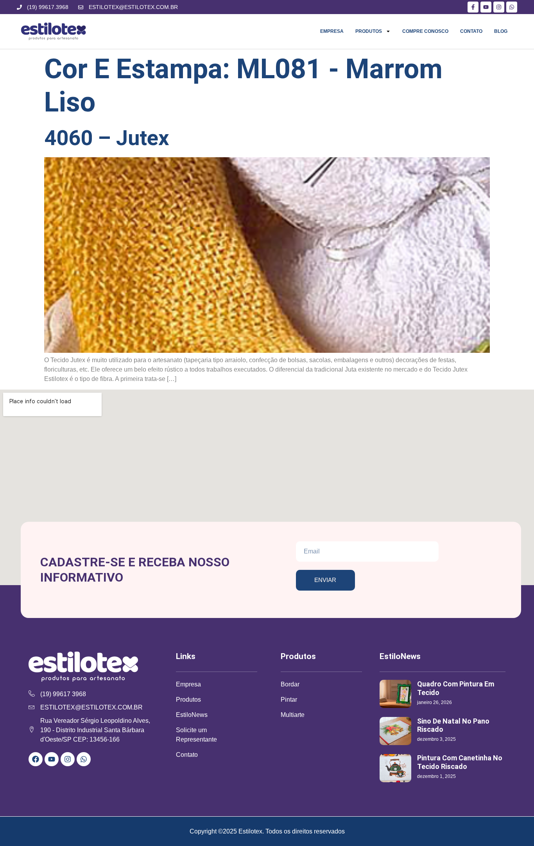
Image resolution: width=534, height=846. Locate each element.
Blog (500, 31)
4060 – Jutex (106, 138)
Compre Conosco (425, 31)
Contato (471, 31)
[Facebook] (36, 759)
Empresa (332, 31)
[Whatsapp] (84, 759)
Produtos (368, 31)
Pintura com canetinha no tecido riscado (459, 762)
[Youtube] (52, 759)
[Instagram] (68, 759)
